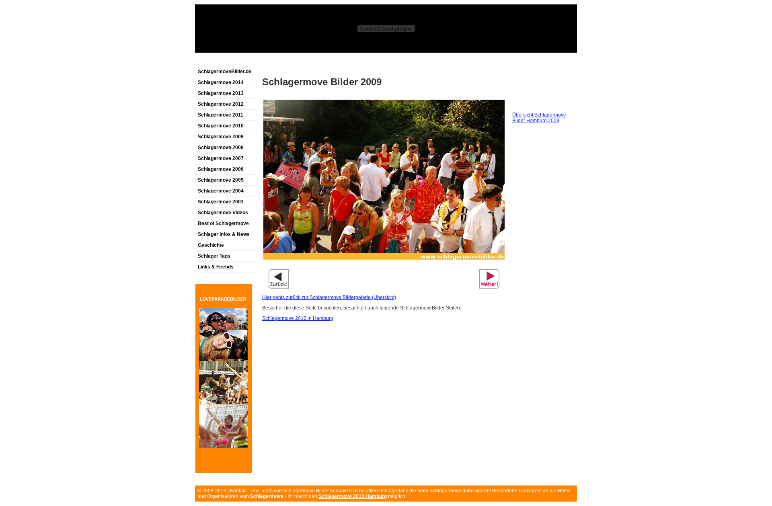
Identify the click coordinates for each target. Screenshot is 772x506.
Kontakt (238, 491)
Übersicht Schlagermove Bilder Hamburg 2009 (539, 117)
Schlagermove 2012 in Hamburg (297, 318)
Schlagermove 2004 (221, 191)
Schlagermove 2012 (221, 104)
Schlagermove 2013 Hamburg (352, 496)
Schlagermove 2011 (220, 115)
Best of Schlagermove (223, 223)
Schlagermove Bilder (306, 491)
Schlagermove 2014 (221, 82)
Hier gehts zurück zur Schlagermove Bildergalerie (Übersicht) (329, 297)
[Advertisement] (289, 62)
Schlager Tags (214, 256)
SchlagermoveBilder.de (224, 71)
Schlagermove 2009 (221, 136)
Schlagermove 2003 (221, 202)
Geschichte (211, 245)
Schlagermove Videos (223, 212)
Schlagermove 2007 (221, 158)
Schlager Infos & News (224, 234)
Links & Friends (216, 267)
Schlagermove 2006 (221, 169)
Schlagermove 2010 (221, 126)
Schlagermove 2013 (221, 93)
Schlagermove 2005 (221, 180)
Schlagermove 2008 (221, 147)
